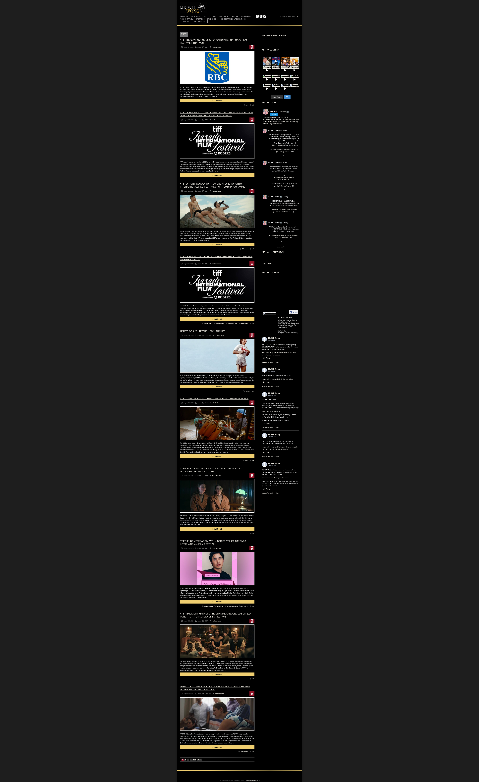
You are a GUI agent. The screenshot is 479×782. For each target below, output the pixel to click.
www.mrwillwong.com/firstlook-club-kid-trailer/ (277, 379)
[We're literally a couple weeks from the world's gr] (267, 70)
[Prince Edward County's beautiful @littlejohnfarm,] (294, 88)
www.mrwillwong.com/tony (271, 411)
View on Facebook (267, 362)
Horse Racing (212, 19)
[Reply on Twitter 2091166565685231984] (270, 215)
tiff (253, 105)
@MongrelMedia (284, 186)
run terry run (250, 391)
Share (277, 362)
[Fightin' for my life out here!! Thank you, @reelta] (276, 70)
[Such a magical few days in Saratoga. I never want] (267, 61)
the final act (244, 751)
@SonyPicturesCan (276, 205)
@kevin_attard (277, 145)
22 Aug (285, 196)
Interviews (246, 16)
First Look (184, 16)
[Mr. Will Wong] (269, 313)
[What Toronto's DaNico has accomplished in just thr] (285, 70)
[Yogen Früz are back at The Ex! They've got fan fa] (294, 61)
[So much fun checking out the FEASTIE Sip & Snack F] (294, 70)
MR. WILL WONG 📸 (275, 130)
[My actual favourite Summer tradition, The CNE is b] (267, 79)
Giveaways (195, 16)
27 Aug (285, 130)
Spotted (199, 19)
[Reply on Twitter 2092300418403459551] (270, 189)
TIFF (204, 16)
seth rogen (244, 323)
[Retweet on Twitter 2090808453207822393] (274, 241)
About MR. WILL (200, 21)
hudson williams (232, 606)
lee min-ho (244, 606)
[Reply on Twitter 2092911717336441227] (270, 155)
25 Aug (285, 162)
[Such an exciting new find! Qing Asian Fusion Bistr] (267, 88)
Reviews (212, 17)
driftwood (245, 249)
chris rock (220, 606)
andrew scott (208, 606)
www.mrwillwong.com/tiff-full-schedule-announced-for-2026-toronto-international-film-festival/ (280, 448)
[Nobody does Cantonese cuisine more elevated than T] (276, 88)
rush (246, 461)
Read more (217, 100)
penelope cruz (233, 323)
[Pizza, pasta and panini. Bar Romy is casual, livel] (285, 79)
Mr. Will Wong (274, 338)
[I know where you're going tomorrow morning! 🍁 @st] (285, 61)
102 (194, 760)
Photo (268, 358)
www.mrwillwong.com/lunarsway (278, 478)
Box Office (223, 16)
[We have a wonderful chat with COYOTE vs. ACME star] (294, 79)
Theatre (234, 16)
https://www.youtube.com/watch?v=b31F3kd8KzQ (284, 178)
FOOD (182, 19)
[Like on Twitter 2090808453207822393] (278, 241)
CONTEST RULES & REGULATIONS (233, 19)
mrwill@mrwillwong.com (253, 780)
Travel (190, 19)
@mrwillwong (267, 263)
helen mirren (220, 323)
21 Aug (285, 222)
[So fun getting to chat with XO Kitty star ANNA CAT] (276, 79)
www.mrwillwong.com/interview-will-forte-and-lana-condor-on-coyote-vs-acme (279, 353)
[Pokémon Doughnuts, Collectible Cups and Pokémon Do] (285, 88)
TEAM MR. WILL (185, 21)
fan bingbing (208, 323)
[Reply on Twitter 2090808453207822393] (270, 241)
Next (199, 760)
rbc (247, 105)
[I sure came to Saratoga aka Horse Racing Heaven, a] (276, 61)
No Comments (216, 47)
